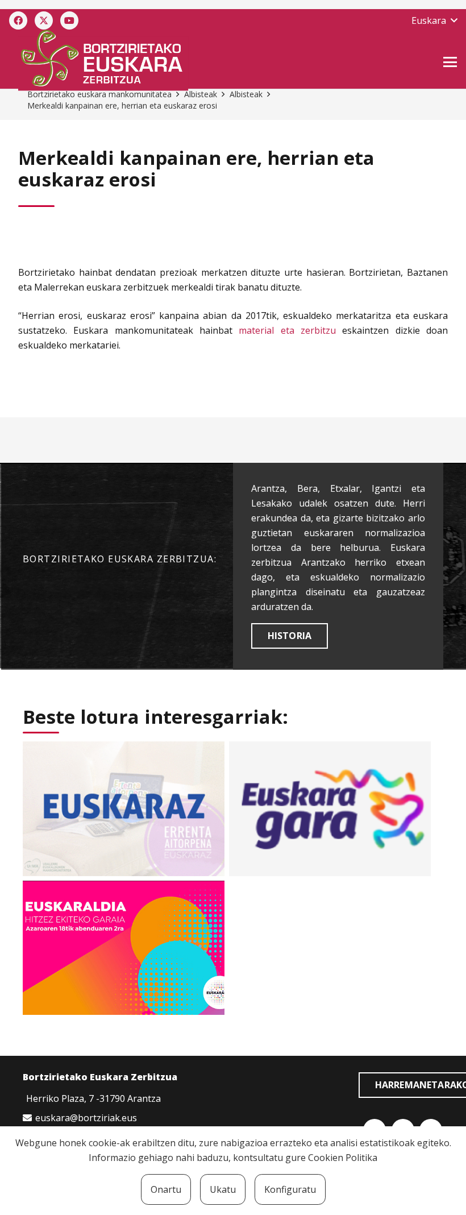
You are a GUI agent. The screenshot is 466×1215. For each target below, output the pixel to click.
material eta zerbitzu (287, 330)
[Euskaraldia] (123, 948)
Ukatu (223, 1189)
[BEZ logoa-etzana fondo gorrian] (162, 60)
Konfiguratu (290, 1189)
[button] (434, 20)
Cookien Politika (342, 1157)
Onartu (166, 1189)
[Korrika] (330, 808)
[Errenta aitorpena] (123, 808)
